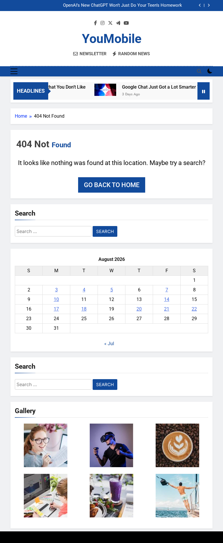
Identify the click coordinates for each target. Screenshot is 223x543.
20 (139, 309)
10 (56, 299)
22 (194, 309)
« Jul (109, 343)
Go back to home (111, 185)
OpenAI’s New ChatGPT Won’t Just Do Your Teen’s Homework (122, 5)
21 (166, 309)
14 (166, 299)
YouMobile (111, 38)
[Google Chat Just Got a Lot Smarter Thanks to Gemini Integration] (99, 90)
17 (56, 309)
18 (84, 309)
